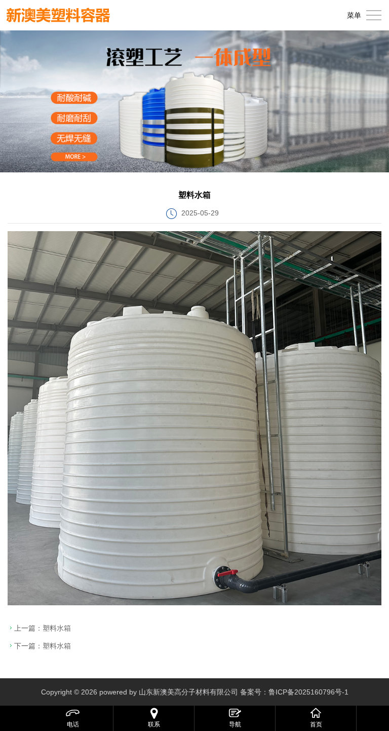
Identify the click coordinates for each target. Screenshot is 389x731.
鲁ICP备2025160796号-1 (308, 692)
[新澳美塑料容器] (58, 15)
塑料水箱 (57, 628)
